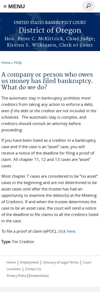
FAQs (18, 62)
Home (5, 62)
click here (66, 231)
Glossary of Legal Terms (61, 262)
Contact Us (33, 269)
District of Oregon (50, 30)
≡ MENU (14, 6)
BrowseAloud (39, 275)
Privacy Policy (17, 275)
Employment (29, 262)
